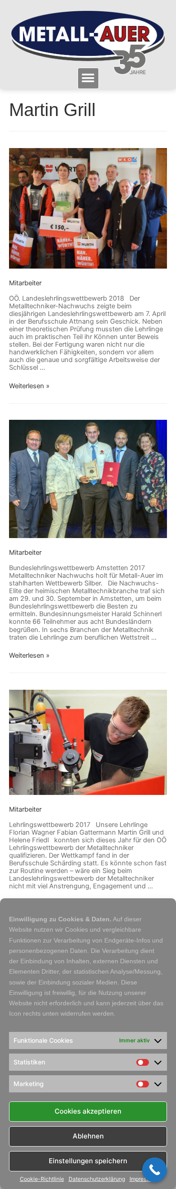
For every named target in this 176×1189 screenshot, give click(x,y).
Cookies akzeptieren (88, 1111)
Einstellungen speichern (88, 1160)
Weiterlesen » (29, 386)
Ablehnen (88, 1136)
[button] (88, 78)
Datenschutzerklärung (97, 1179)
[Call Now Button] (154, 1169)
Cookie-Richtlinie (42, 1179)
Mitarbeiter (25, 283)
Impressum (143, 1179)
